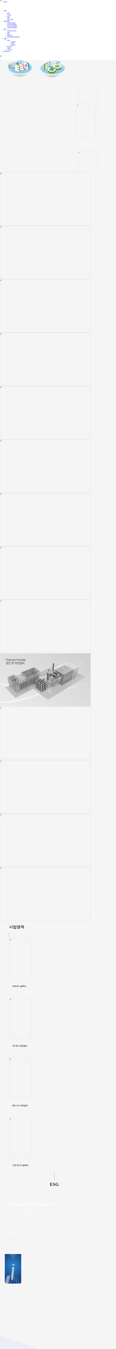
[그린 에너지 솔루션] (88, 122)
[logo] (5, 60)
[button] (5, 1)
